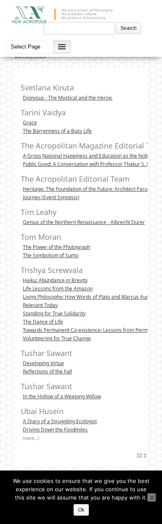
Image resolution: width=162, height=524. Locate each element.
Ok (81, 510)
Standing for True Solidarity (54, 313)
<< (139, 454)
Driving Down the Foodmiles (55, 429)
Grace (30, 122)
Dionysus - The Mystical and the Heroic (68, 97)
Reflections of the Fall (47, 371)
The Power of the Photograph (56, 247)
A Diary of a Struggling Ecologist (60, 421)
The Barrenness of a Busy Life (57, 130)
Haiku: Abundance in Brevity (55, 280)
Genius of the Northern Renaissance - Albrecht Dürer (84, 222)
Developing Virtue (43, 363)
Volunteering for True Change (57, 338)
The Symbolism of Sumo (51, 255)
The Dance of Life (43, 321)
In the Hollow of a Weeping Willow (62, 396)
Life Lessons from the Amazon (58, 288)
